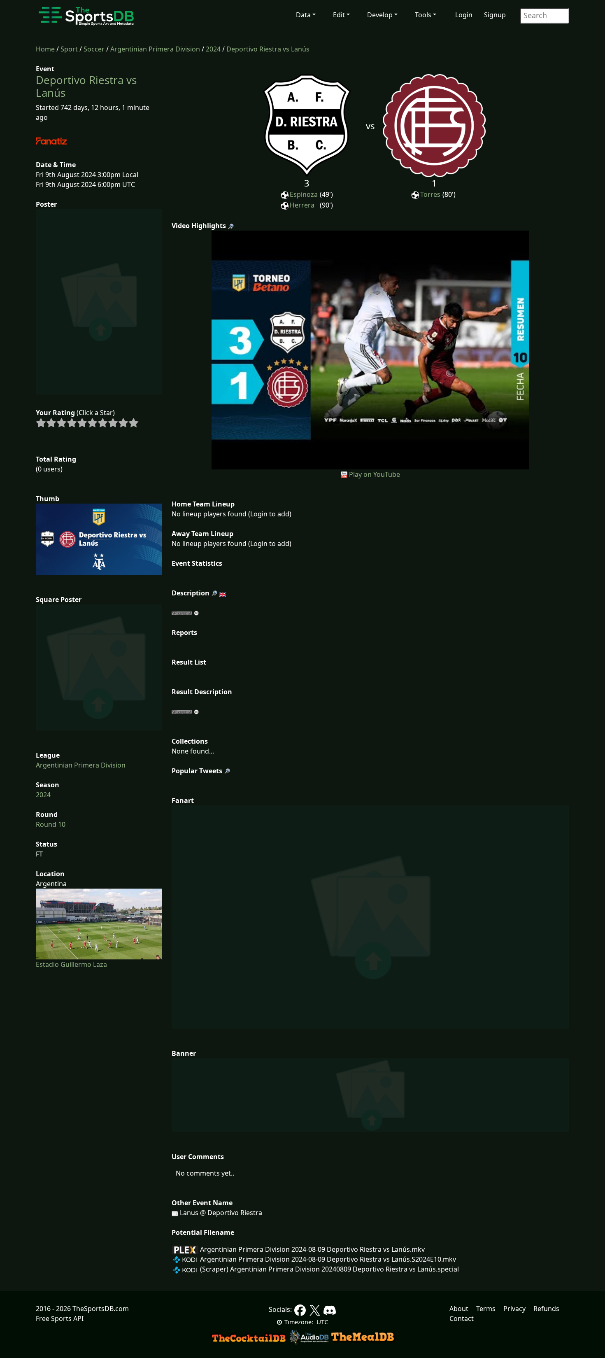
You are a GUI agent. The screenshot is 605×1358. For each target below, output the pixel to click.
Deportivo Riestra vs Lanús (267, 49)
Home (45, 49)
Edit (339, 14)
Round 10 (50, 824)
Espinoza (304, 194)
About (458, 1308)
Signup (495, 14)
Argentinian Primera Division (155, 49)
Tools (423, 14)
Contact (461, 1318)
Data (303, 14)
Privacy (514, 1308)
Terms (486, 1308)
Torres (430, 194)
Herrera (302, 205)
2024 (213, 49)
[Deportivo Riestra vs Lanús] (371, 349)
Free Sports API (60, 1318)
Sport (69, 49)
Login (463, 14)
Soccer (94, 49)
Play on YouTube (374, 474)
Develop (380, 14)
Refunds (546, 1308)
